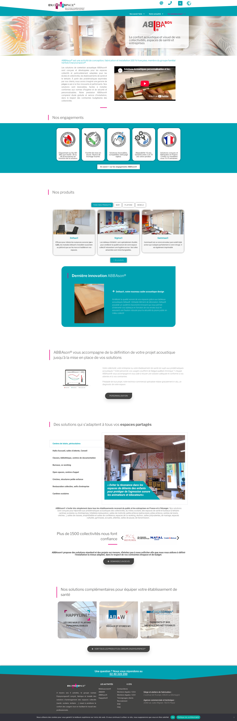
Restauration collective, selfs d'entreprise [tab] (71, 486)
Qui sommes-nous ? (175, 14)
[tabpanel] (145, 469)
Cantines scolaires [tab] (61, 493)
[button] (137, 14)
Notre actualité (155, 14)
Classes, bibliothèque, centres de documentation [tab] (74, 458)
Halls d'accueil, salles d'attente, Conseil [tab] (70, 451)
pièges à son (67, 84)
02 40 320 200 (119, 674)
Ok (173, 717)
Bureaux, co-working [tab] (62, 465)
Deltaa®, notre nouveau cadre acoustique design (140, 291)
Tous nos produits (102, 205)
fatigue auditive (157, 371)
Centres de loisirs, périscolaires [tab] (66, 443)
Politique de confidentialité (188, 717)
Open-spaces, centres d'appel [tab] (66, 472)
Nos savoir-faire (136, 14)
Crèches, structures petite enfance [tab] (68, 479)
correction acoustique (86, 67)
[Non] (234, 717)
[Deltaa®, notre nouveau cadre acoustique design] (113, 291)
